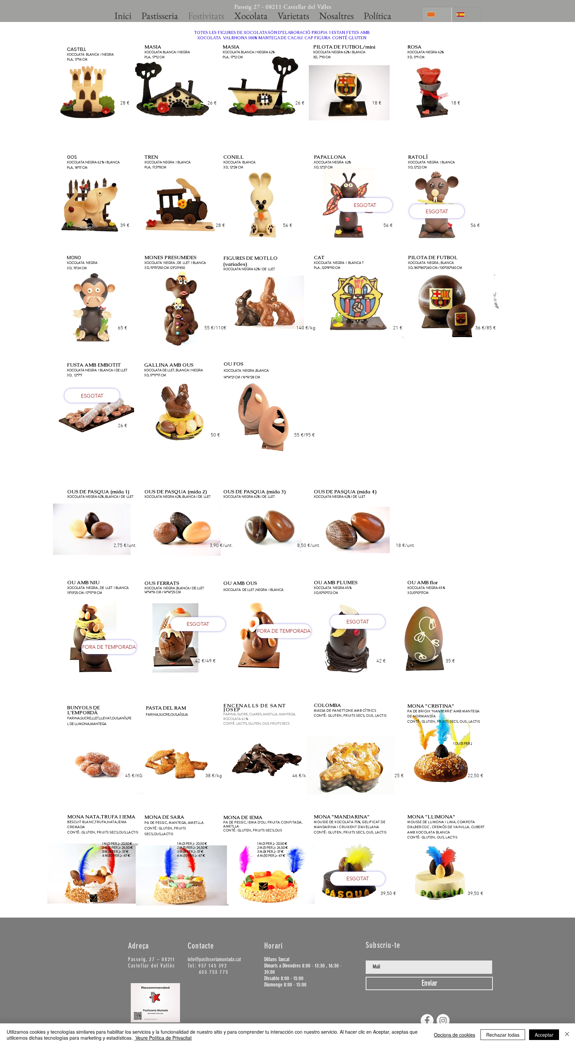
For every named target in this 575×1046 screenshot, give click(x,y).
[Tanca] (567, 1035)
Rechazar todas (502, 1034)
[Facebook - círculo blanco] (427, 1020)
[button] (124, 103)
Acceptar (544, 1034)
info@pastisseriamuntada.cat (214, 959)
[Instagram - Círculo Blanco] (443, 1020)
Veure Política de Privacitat (163, 1037)
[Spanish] (466, 14)
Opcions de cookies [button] (454, 1034)
